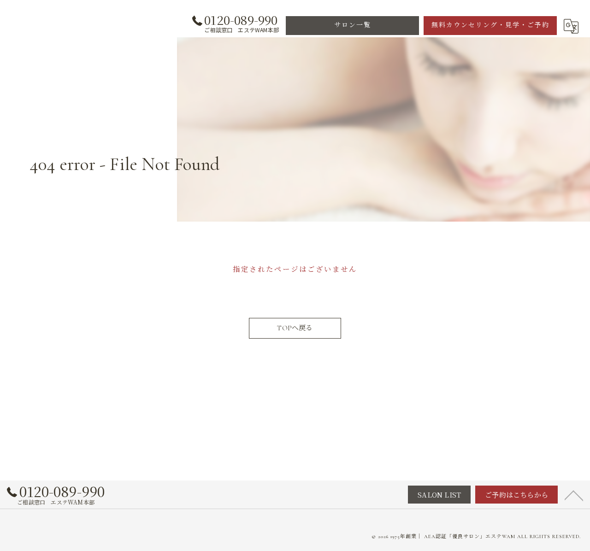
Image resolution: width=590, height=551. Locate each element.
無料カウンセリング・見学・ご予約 (490, 25)
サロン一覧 (352, 25)
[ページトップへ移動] (574, 495)
